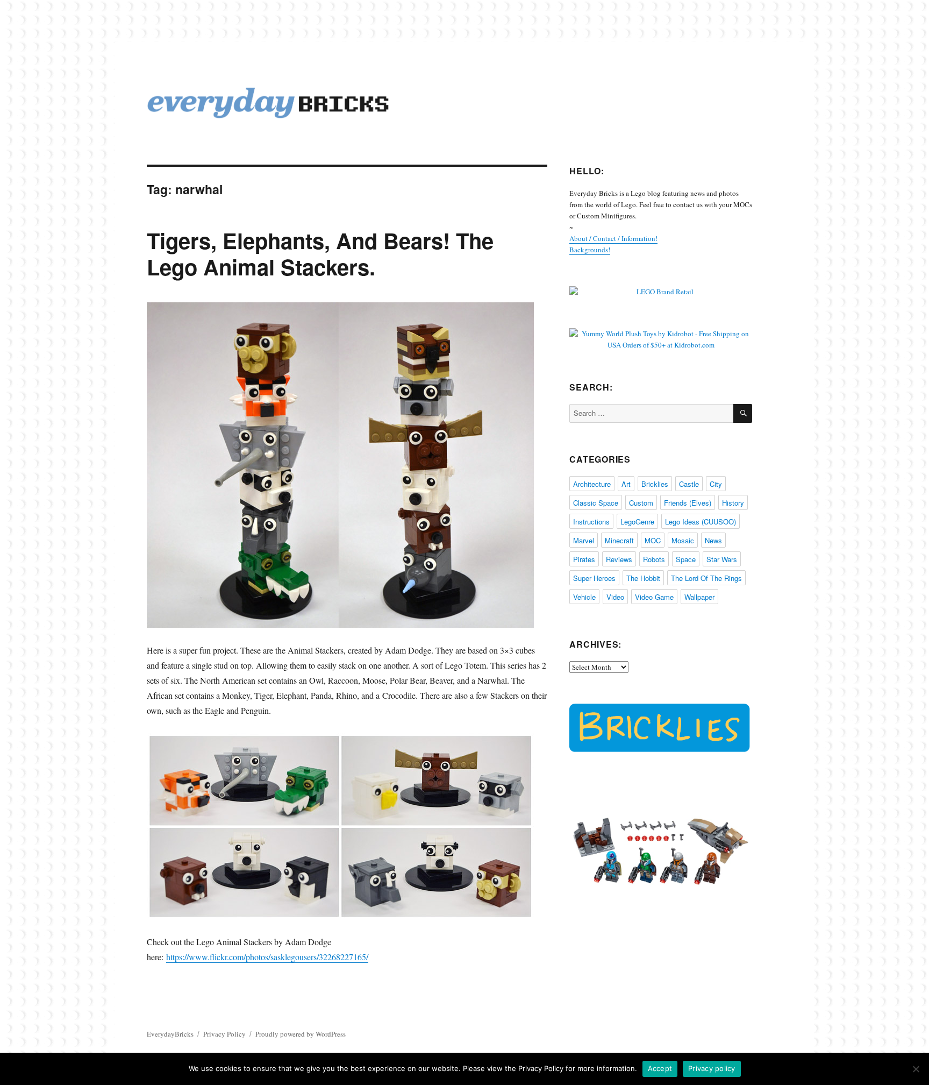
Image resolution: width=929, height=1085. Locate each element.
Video (615, 597)
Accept (660, 1068)
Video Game (654, 597)
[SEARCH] (742, 413)
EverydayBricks (170, 1034)
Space (686, 559)
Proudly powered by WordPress (300, 1034)
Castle (689, 484)
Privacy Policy (224, 1034)
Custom (641, 503)
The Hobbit (643, 578)
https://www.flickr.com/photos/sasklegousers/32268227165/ (267, 956)
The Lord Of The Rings (706, 578)
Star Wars (721, 559)
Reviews (619, 559)
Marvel (583, 540)
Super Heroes (594, 578)
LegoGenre (637, 521)
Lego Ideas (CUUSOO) (700, 521)
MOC (653, 540)
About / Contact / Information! (613, 238)
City (716, 484)
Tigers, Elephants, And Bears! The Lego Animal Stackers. (320, 253)
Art (626, 484)
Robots (654, 559)
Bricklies (654, 484)
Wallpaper (699, 597)
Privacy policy (711, 1068)
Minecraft (619, 540)
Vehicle (584, 597)
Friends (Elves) (687, 503)
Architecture (592, 484)
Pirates (584, 559)
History (733, 503)
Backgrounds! (589, 249)
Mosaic (682, 540)
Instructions (591, 521)
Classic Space (595, 503)
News (713, 540)
